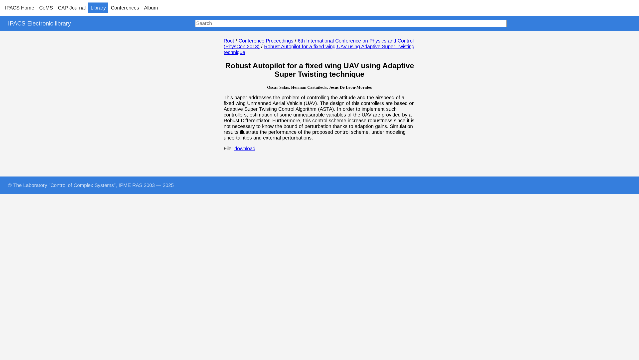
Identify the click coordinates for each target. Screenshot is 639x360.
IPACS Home (19, 7)
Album (151, 7)
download (244, 148)
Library (98, 7)
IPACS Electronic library (39, 23)
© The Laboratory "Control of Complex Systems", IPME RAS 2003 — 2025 (91, 185)
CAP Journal (72, 7)
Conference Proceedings (266, 41)
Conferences (125, 7)
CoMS (46, 7)
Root (229, 41)
